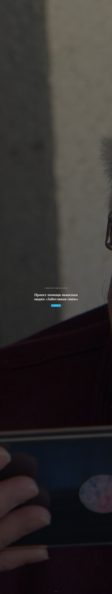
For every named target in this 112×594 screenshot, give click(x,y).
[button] (56, 305)
